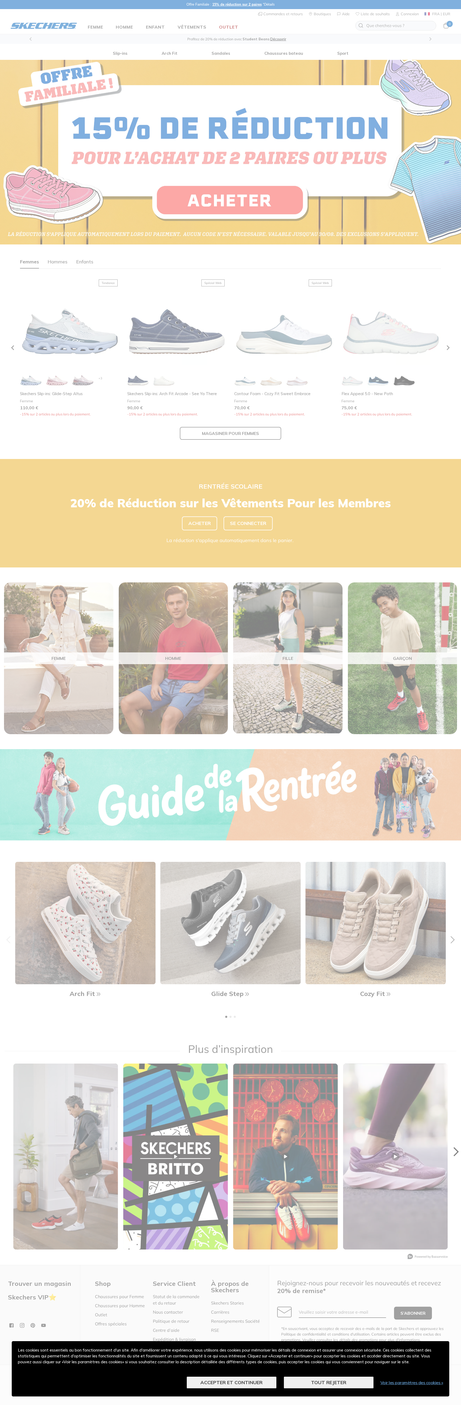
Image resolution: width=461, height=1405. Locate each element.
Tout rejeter (328, 1382)
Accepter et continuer (231, 1382)
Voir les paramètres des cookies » (411, 1382)
